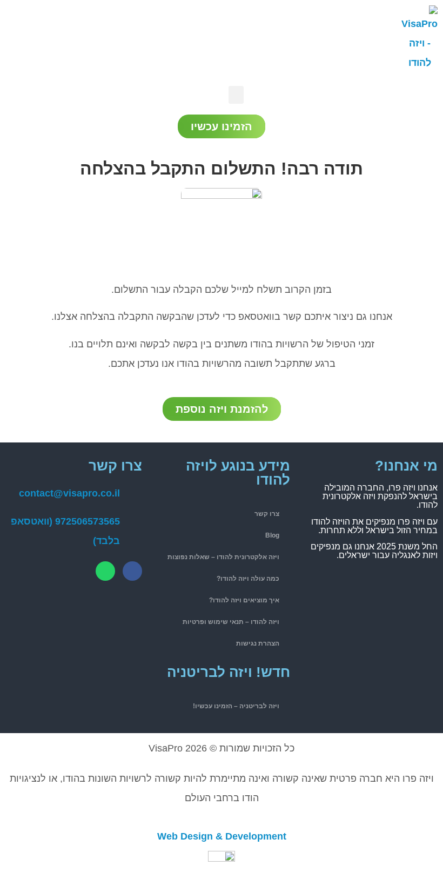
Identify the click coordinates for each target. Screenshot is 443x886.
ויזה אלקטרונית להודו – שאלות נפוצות (223, 557)
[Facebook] (132, 571)
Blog (272, 535)
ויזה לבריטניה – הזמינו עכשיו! (236, 706)
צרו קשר (266, 514)
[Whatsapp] (105, 571)
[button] (236, 95)
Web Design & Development (221, 836)
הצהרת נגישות (257, 643)
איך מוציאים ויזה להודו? (244, 600)
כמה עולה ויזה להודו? (248, 578)
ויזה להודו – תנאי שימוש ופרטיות (231, 622)
